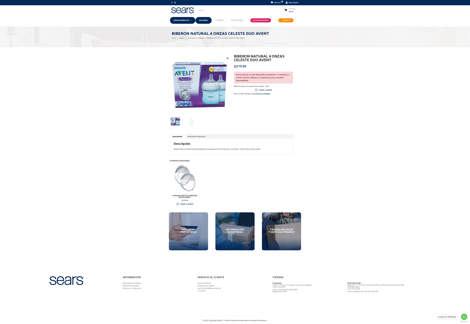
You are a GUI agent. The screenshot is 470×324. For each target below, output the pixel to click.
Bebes (182, 38)
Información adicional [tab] (196, 136)
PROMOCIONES (237, 20)
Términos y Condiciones (132, 288)
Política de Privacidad (131, 286)
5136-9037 (202, 291)
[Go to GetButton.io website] (464, 321)
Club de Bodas (260, 20)
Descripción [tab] (177, 136)
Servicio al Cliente (204, 283)
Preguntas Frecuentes (206, 286)
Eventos (285, 20)
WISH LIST (277, 2)
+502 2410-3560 (353, 289)
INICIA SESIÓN (293, 2)
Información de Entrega (132, 283)
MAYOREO (203, 20)
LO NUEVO (219, 20)
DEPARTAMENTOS (181, 20)
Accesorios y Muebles (196, 38)
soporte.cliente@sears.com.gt (209, 288)
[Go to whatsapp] (464, 317)
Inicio (174, 38)
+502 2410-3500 (278, 287)
